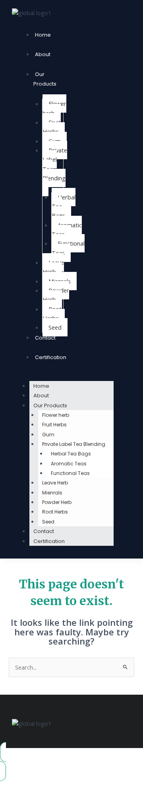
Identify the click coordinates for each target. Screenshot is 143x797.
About (42, 54)
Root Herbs (52, 313)
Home (43, 35)
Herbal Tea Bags (63, 206)
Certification (50, 357)
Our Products (44, 79)
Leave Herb (53, 266)
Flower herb (54, 108)
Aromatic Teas (67, 229)
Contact (45, 338)
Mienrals (52, 492)
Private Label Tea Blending (55, 164)
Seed (55, 327)
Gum (48, 434)
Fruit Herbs (52, 126)
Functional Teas (68, 247)
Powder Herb (56, 294)
